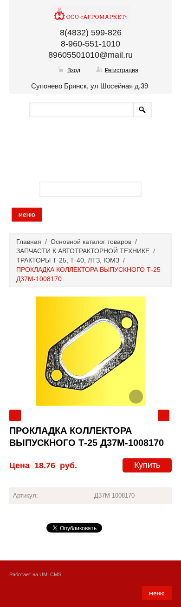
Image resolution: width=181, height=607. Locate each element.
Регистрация (121, 70)
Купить (147, 465)
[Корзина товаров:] (154, 188)
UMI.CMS (50, 574)
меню (27, 214)
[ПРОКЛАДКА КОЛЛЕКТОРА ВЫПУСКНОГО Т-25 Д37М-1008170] (90, 351)
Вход (73, 70)
